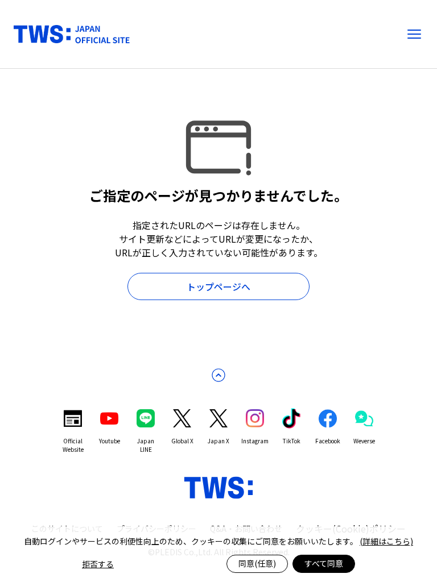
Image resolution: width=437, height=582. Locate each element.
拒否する (98, 563)
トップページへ (218, 286)
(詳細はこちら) (386, 541)
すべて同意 (323, 563)
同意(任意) (257, 563)
